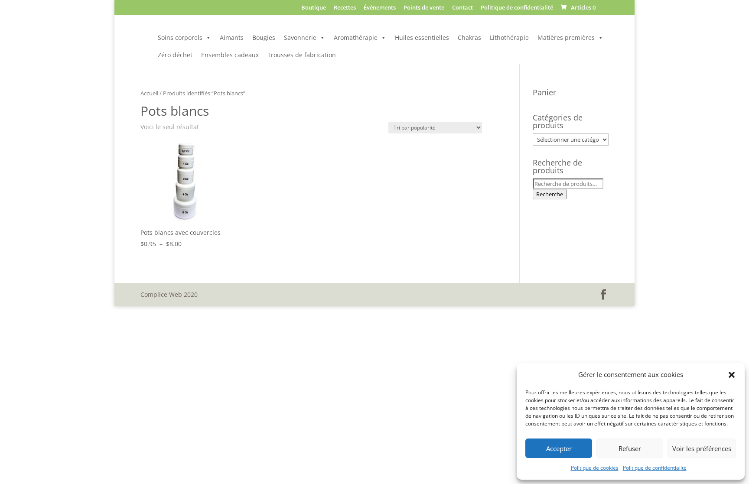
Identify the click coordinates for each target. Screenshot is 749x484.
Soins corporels (180, 37)
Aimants (232, 37)
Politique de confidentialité (655, 467)
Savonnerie (300, 37)
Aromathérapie (356, 37)
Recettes (345, 8)
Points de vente (424, 8)
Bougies (263, 37)
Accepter (559, 448)
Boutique (313, 8)
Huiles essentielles (422, 37)
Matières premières (566, 37)
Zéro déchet (175, 55)
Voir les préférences (701, 448)
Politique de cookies (595, 467)
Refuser (630, 448)
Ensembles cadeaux (230, 55)
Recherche (549, 194)
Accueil (149, 93)
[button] (731, 374)
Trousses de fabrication (301, 55)
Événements (380, 8)
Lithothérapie (509, 37)
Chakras (469, 37)
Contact (462, 8)
